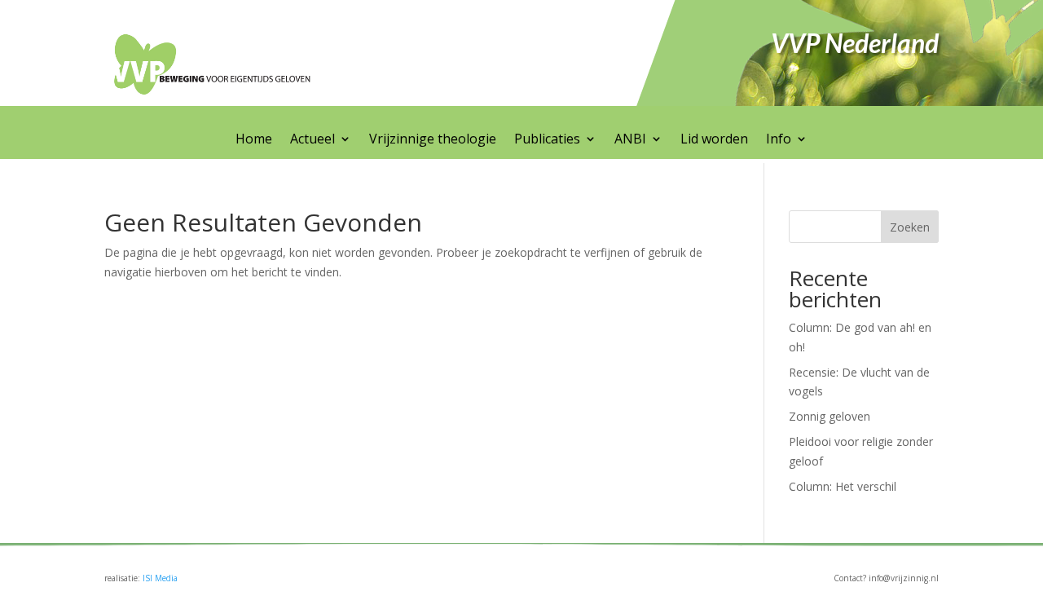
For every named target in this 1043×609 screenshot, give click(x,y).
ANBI (630, 140)
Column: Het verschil (842, 486)
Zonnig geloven (829, 416)
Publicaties (547, 140)
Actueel (312, 140)
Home (253, 140)
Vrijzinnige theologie (432, 140)
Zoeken (910, 227)
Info (778, 140)
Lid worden (714, 140)
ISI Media (160, 578)
